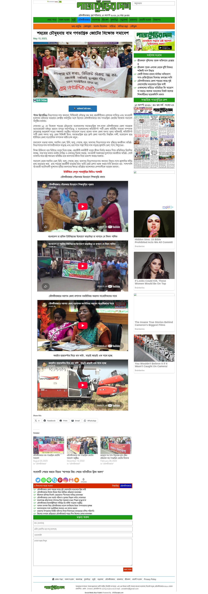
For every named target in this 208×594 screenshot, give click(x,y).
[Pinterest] (60, 478)
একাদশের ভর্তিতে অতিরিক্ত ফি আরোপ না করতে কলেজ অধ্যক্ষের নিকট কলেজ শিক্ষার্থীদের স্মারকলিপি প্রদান (155, 91)
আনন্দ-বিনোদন (100, 26)
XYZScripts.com (117, 593)
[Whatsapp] (43, 478)
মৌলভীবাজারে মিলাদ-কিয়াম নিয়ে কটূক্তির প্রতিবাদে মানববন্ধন (59, 492)
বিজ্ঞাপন (157, 19)
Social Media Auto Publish (93, 593)
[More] (76, 478)
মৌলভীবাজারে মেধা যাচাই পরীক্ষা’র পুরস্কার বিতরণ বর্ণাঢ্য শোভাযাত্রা (61, 497)
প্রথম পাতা (51, 19)
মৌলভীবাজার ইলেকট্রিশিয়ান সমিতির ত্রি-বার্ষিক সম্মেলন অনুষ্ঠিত (59, 503)
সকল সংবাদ (64, 19)
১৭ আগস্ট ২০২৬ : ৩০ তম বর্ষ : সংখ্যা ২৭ (154, 105)
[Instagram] (65, 478)
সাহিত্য (113, 26)
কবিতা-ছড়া (123, 26)
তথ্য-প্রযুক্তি (76, 26)
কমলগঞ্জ (96, 19)
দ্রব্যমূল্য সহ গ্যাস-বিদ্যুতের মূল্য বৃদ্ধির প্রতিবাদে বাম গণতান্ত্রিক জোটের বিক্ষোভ (114, 457)
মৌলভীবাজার (84, 19)
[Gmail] (71, 478)
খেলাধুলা (87, 26)
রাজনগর (133, 19)
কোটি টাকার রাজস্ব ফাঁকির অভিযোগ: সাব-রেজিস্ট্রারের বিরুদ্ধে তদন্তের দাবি (155, 76)
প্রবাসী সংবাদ (145, 19)
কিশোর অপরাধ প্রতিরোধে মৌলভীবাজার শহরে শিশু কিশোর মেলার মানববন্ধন (64, 513)
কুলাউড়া (114, 19)
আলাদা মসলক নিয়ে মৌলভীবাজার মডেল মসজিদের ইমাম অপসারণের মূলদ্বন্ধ (64, 505)
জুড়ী (74, 19)
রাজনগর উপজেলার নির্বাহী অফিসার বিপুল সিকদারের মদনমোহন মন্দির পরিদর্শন (65, 511)
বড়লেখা (123, 19)
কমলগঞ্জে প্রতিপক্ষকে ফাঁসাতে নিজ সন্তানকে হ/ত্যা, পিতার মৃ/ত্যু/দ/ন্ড (61, 500)
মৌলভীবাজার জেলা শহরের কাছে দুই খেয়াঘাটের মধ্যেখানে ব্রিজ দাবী (61, 489)
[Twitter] (38, 478)
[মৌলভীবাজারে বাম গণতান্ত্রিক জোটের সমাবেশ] (48, 445)
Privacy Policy (150, 579)
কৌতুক (133, 26)
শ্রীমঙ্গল (105, 19)
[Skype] (54, 478)
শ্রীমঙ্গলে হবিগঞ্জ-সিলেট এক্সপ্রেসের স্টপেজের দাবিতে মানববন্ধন (60, 495)
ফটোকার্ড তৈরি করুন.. (84, 108)
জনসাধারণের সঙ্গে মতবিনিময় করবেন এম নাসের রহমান (57, 508)
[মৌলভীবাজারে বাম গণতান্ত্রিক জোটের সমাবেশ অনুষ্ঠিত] (82, 445)
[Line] (49, 478)
